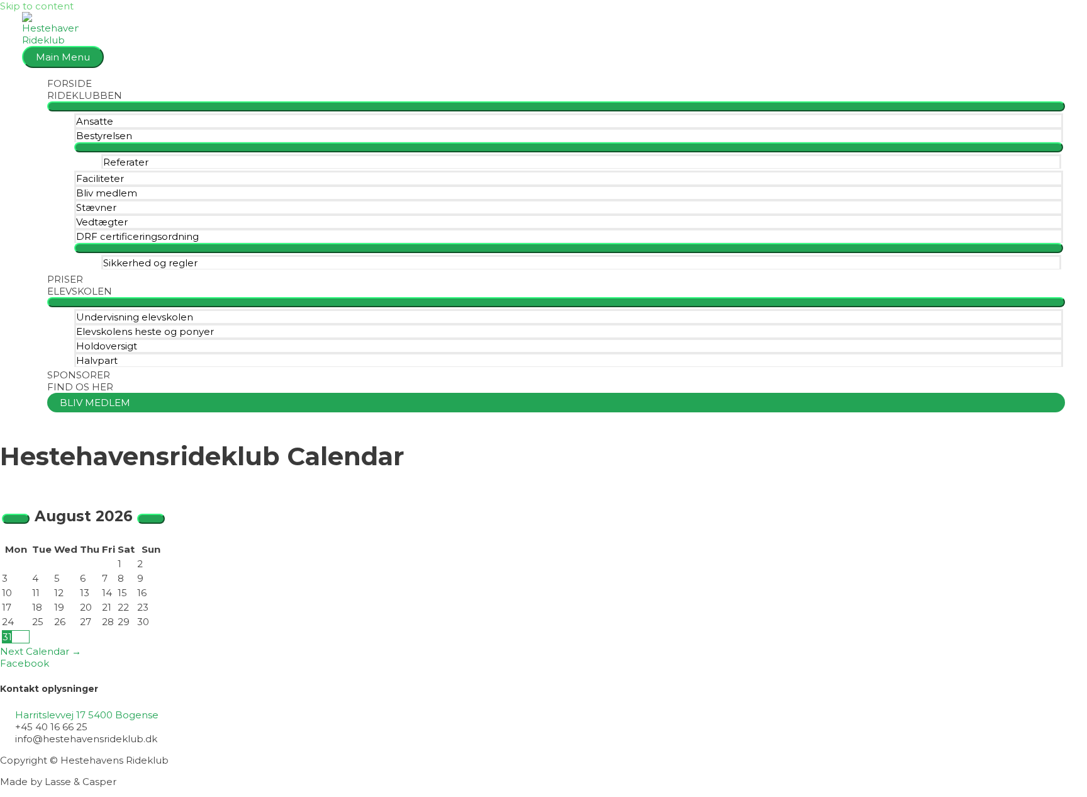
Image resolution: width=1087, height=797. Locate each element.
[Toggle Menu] (556, 106)
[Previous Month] (16, 519)
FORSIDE (69, 83)
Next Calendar (40, 651)
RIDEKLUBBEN (84, 95)
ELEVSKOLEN (79, 291)
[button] (556, 402)
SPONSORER (78, 375)
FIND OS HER (80, 387)
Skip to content (37, 6)
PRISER (65, 279)
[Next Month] (151, 519)
